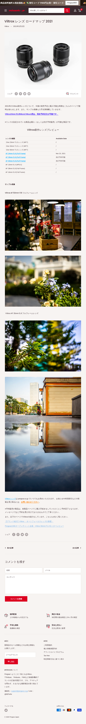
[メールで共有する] (29, 93)
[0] (79, 10)
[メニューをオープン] (5, 10)
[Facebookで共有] (16, 93)
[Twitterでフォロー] (6, 710)
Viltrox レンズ (10, 499)
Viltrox (6, 26)
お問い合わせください (30, 502)
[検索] (67, 10)
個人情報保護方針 (50, 649)
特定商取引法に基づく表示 (54, 659)
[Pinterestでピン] (20, 93)
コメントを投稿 (16, 599)
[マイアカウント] (75, 10)
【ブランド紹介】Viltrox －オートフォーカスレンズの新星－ (29, 521)
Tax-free (47, 655)
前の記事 (10, 548)
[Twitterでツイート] (24, 93)
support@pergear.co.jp (19, 691)
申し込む (11, 661)
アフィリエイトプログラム (54, 652)
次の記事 (76, 548)
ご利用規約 (48, 645)
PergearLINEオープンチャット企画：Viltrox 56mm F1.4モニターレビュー (34, 526)
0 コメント (75, 94)
